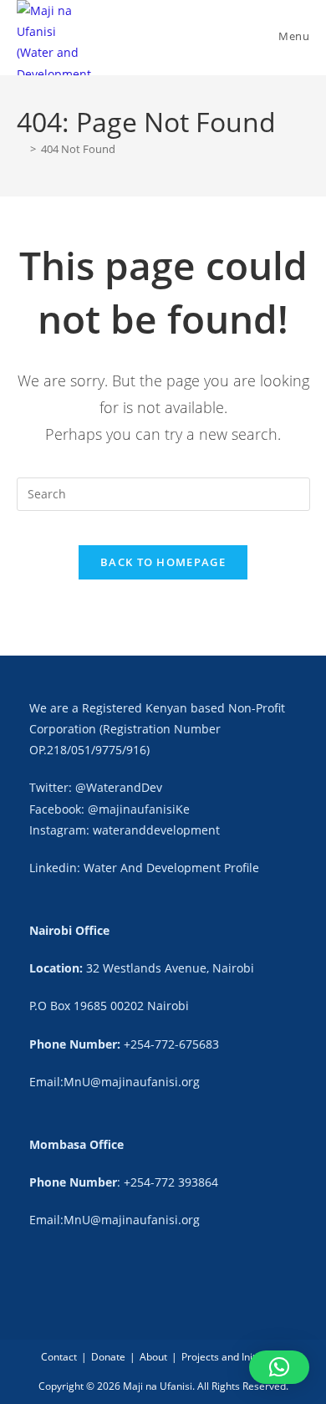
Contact (59, 1357)
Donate (108, 1357)
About (153, 1357)
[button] (279, 1367)
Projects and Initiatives (233, 1357)
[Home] (21, 148)
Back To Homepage (163, 561)
